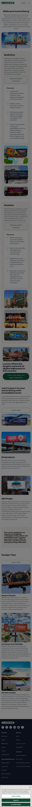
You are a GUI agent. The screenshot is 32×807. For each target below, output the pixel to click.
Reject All (16, 800)
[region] (16, 796)
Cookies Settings (16, 796)
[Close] (30, 787)
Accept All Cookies (16, 804)
